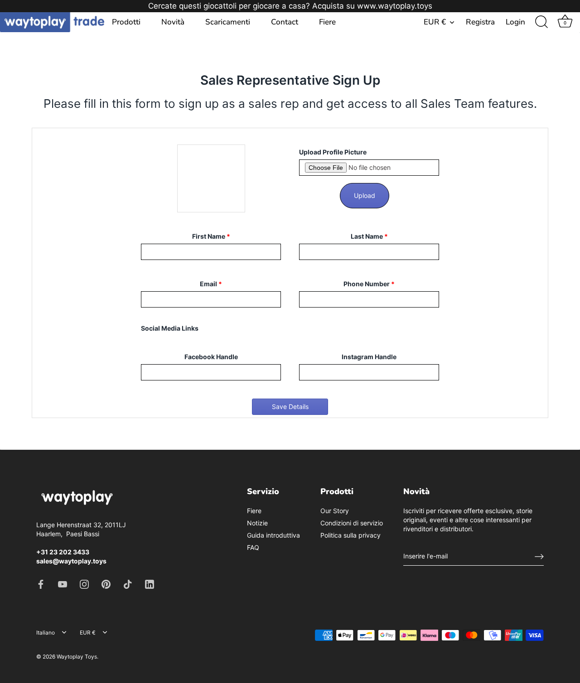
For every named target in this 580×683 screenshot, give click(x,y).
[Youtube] (62, 583)
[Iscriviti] (539, 556)
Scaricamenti (227, 22)
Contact (284, 22)
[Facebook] (40, 583)
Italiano (45, 633)
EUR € (435, 22)
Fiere (327, 22)
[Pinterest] (106, 583)
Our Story (334, 511)
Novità (172, 22)
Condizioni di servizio (351, 523)
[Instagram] (84, 583)
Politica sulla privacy (350, 535)
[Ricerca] (541, 22)
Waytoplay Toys (77, 656)
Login (515, 22)
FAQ (253, 547)
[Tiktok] (127, 583)
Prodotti (126, 22)
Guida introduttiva (273, 535)
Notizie (257, 523)
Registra (480, 22)
